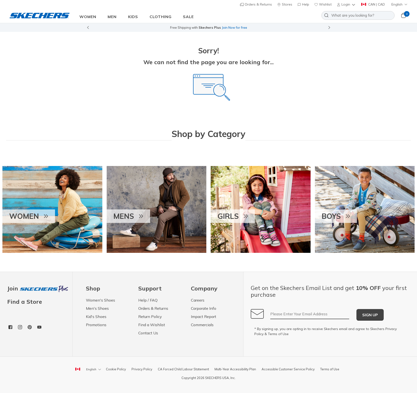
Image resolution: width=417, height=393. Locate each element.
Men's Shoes (97, 308)
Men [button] (112, 16)
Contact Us (148, 333)
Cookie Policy (116, 369)
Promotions (96, 324)
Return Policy (150, 316)
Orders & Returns (258, 4)
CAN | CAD (376, 4)
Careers (197, 300)
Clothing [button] (161, 16)
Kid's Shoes (96, 316)
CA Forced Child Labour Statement (183, 369)
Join (13, 288)
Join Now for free (234, 27)
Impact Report (203, 316)
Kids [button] (133, 16)
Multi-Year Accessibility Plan (235, 369)
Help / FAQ (148, 300)
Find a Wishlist (151, 324)
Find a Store (24, 301)
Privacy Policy (142, 369)
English (397, 4)
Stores (286, 4)
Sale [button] (188, 16)
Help (305, 4)
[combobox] (358, 15)
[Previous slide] (87, 27)
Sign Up (370, 314)
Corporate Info (203, 308)
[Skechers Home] (39, 15)
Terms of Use (278, 334)
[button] (346, 4)
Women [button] (87, 16)
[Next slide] (329, 27)
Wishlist (325, 4)
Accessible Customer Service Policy (288, 369)
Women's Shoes (100, 300)
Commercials (202, 324)
